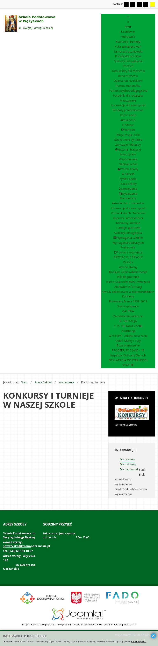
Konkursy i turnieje (128, 41)
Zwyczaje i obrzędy (128, 144)
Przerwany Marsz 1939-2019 (128, 301)
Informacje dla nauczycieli (128, 105)
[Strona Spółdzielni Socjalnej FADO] (122, 597)
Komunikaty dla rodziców (128, 71)
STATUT (128, 365)
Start (128, 27)
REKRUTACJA (128, 321)
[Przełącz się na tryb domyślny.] (126, 4)
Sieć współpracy (128, 306)
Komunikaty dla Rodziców (128, 213)
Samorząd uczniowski (128, 51)
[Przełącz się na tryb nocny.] (132, 4)
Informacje (128, 331)
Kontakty (128, 296)
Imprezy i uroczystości (128, 218)
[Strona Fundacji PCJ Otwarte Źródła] (79, 614)
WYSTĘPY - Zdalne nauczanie (128, 336)
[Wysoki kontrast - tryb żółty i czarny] (152, 4)
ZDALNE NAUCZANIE (128, 326)
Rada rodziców (128, 76)
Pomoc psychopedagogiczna (128, 90)
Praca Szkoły (128, 184)
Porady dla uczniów (128, 56)
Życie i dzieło (128, 179)
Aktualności (128, 120)
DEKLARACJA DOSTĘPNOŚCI (128, 360)
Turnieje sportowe (128, 228)
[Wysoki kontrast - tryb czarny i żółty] (145, 4)
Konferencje (128, 115)
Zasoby (128, 262)
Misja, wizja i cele (128, 135)
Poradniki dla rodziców (128, 95)
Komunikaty (128, 198)
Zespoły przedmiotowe (128, 110)
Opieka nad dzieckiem (128, 81)
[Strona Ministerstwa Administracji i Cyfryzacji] (86, 597)
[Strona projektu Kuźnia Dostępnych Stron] (43, 597)
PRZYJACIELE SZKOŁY (128, 257)
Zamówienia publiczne (128, 316)
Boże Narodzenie (128, 345)
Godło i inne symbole (128, 140)
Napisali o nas (128, 164)
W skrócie (128, 174)
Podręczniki (128, 37)
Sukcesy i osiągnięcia (128, 61)
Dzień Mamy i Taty (128, 341)
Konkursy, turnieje (128, 223)
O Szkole (128, 125)
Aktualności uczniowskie (128, 203)
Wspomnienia (128, 159)
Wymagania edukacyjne (128, 243)
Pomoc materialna (128, 86)
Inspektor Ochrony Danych (128, 355)
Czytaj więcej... (138, 641)
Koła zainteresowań (128, 46)
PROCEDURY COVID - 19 (128, 350)
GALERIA (128, 311)
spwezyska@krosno (17, 546)
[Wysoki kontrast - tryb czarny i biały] (139, 4)
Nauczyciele (128, 100)
